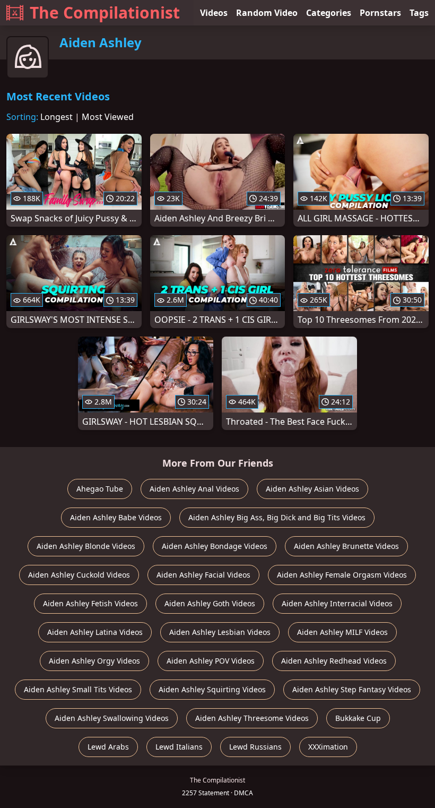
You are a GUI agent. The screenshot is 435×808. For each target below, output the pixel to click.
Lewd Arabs (108, 747)
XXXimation (328, 747)
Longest (56, 117)
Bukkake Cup (358, 718)
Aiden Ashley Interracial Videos (337, 603)
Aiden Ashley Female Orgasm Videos (342, 575)
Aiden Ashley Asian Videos (312, 489)
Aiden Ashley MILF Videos (342, 632)
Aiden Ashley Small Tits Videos (78, 689)
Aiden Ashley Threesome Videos (252, 718)
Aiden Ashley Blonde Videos (86, 546)
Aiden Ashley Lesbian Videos (220, 632)
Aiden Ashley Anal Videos (194, 489)
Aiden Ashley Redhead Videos (334, 661)
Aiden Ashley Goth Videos (209, 603)
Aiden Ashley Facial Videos (203, 575)
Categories (328, 13)
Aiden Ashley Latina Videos (95, 632)
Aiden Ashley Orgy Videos (94, 661)
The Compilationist (105, 12)
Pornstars (380, 13)
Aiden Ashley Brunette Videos (346, 546)
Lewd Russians (255, 747)
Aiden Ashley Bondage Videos (214, 546)
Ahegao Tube (99, 489)
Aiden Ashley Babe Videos (116, 517)
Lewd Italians (179, 747)
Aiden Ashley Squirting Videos (212, 689)
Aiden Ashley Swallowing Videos (112, 718)
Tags (419, 13)
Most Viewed (108, 117)
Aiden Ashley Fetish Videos (90, 603)
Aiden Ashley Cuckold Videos (79, 575)
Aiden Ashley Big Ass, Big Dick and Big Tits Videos (277, 517)
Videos (214, 13)
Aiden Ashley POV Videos (211, 661)
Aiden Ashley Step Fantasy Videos (351, 689)
